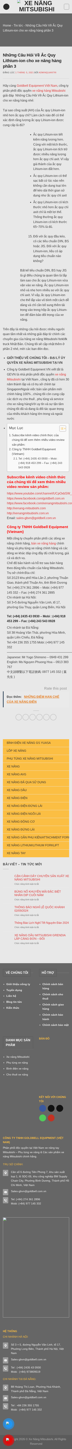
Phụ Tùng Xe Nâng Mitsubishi (30, 758)
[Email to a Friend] (39, 717)
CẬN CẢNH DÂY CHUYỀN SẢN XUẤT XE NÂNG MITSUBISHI (41, 877)
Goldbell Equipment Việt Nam (37, 85)
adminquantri (47, 72)
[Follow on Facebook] (42, 1108)
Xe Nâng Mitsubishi (41, 1439)
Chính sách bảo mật (55, 1024)
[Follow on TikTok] (51, 1108)
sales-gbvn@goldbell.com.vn (36, 518)
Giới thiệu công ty (18, 984)
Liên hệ (11, 995)
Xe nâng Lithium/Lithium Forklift (33, 845)
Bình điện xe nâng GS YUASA (29, 742)
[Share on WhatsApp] (19, 717)
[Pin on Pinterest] (46, 717)
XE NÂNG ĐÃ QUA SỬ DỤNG (26, 782)
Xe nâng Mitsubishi (17, 1056)
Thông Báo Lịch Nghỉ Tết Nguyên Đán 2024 (41, 922)
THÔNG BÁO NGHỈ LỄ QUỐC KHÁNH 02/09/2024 (39, 909)
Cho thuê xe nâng (17, 1074)
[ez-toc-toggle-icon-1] (60, 429)
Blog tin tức (14, 1001)
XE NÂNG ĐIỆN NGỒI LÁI (24, 813)
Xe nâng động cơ (21, 821)
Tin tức (18, 25)
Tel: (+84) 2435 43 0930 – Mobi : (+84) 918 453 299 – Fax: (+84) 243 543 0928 (40, 463)
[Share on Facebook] (25, 717)
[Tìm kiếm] (66, 7)
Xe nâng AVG (16, 774)
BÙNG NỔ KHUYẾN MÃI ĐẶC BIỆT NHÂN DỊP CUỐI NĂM (37, 893)
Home (7, 25)
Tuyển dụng (14, 990)
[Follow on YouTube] (51, 1117)
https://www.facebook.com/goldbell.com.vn (36, 498)
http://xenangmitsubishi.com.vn (28, 513)
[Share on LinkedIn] (53, 717)
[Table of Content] (62, 428)
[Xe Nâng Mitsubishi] (36, 6)
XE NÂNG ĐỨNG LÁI (21, 829)
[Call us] (42, 1117)
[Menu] (6, 7)
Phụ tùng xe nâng (17, 1062)
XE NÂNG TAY (16, 853)
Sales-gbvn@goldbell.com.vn (28, 1191)
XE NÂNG (13, 766)
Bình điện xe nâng (17, 1068)
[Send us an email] (59, 1108)
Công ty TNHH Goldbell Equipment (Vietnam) (34, 451)
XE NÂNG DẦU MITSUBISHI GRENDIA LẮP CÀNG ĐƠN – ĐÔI (39, 937)
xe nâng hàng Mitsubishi (48, 90)
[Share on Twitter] (32, 717)
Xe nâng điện (17, 798)
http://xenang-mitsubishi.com (26, 508)
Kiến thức (12, 1007)
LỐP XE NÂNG (16, 750)
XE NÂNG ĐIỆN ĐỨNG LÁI (24, 805)
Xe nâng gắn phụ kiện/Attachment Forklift (38, 837)
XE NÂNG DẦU (17, 790)
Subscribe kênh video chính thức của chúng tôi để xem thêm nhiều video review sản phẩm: (38, 440)
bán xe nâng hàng (43, 543)
